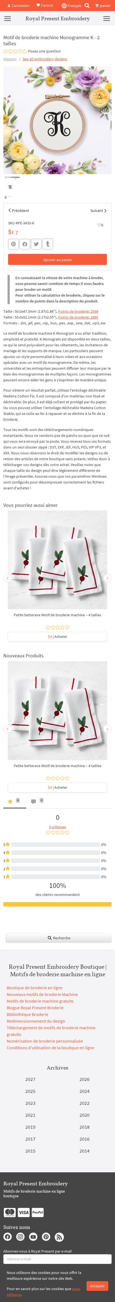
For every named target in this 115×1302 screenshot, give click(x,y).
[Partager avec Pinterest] (13, 244)
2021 (30, 1115)
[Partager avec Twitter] (36, 244)
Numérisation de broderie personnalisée (45, 1041)
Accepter (97, 1285)
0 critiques (57, 826)
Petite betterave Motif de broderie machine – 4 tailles (57, 614)
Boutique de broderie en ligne (35, 987)
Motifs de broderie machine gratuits (40, 1001)
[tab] (14, 803)
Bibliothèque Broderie (27, 1014)
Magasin (10, 58)
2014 (85, 1151)
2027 (30, 1079)
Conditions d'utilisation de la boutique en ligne (50, 1047)
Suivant (96, 210)
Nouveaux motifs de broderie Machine (42, 994)
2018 (85, 1127)
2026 (85, 1079)
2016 (85, 1139)
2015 (30, 1151)
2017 (30, 1139)
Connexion (20, 5)
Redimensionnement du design (36, 1021)
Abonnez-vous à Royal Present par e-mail (37, 1251)
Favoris (46, 4)
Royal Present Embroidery (57, 18)
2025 (30, 1091)
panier (105, 5)
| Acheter (57, 636)
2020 (85, 1115)
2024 (85, 1091)
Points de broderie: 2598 (78, 311)
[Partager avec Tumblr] (47, 244)
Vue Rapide (57, 562)
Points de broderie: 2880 (78, 317)
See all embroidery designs (45, 58)
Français (74, 5)
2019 (30, 1127)
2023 (30, 1103)
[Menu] (7, 18)
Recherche (61, 937)
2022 (85, 1103)
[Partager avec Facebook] (25, 244)
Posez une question (44, 51)
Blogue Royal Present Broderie (35, 1007)
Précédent (20, 210)
